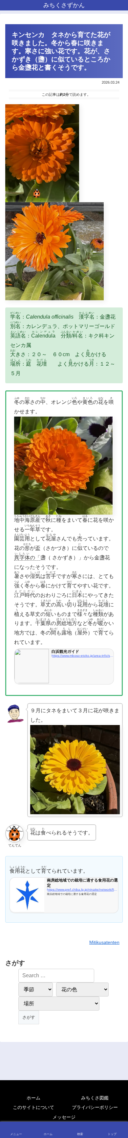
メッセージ (64, 1117)
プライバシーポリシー (95, 1107)
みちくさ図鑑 (95, 1097)
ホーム (33, 1097)
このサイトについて (33, 1107)
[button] (115, 908)
